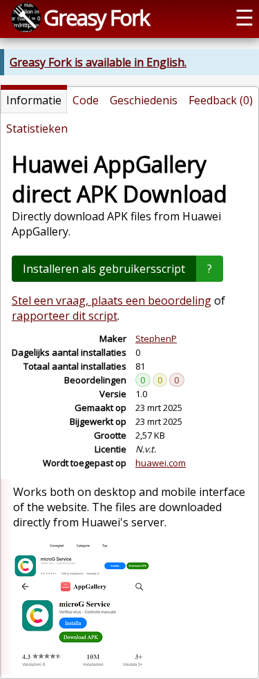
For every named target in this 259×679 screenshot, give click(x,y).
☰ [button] (244, 17)
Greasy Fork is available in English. (98, 62)
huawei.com (160, 463)
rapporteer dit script (64, 315)
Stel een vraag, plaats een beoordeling (111, 300)
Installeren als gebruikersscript (104, 268)
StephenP (156, 338)
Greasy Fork (96, 17)
